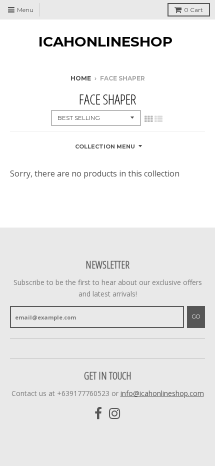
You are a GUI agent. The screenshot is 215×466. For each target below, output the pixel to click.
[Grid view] (148, 119)
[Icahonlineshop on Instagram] (114, 413)
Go (196, 316)
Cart (193, 10)
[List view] (158, 119)
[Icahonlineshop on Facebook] (98, 413)
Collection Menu (105, 146)
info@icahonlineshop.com (162, 393)
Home (80, 78)
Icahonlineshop (105, 41)
